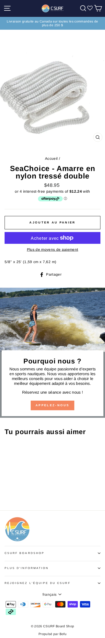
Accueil (51, 159)
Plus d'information (26, 568)
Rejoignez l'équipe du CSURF (38, 583)
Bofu (63, 634)
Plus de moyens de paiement (52, 250)
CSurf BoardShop (24, 553)
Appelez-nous (52, 405)
